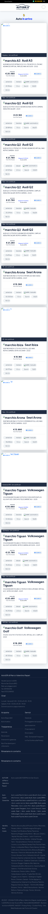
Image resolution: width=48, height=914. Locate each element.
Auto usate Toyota (17, 816)
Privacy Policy (26, 905)
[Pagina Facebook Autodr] (14, 767)
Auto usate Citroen (31, 816)
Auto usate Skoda (28, 811)
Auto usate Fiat (16, 800)
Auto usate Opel (26, 814)
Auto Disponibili (6, 718)
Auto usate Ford (28, 800)
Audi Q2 (27, 103)
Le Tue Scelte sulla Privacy (34, 740)
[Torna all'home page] (23, 7)
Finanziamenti (30, 729)
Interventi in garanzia (8, 739)
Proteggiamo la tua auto (33, 721)
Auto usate (15, 778)
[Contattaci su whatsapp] (9, 767)
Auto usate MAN (31, 803)
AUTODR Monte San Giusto (29, 778)
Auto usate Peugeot (18, 808)
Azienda (4, 732)
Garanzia (28, 718)
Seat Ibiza (31, 345)
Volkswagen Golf (22, 629)
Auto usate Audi (26, 798)
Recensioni (5, 736)
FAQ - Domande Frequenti (34, 737)
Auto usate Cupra (39, 814)
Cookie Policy (37, 905)
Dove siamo (29, 733)
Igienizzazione (30, 725)
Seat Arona (34, 272)
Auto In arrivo (5, 721)
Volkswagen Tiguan (23, 491)
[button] (39, 1)
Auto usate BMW (39, 798)
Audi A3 (26, 60)
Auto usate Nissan (38, 806)
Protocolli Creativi (31, 908)
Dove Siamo (8, 1)
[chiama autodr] (43, 7)
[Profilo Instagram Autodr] (3, 767)
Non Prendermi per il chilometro (8, 744)
